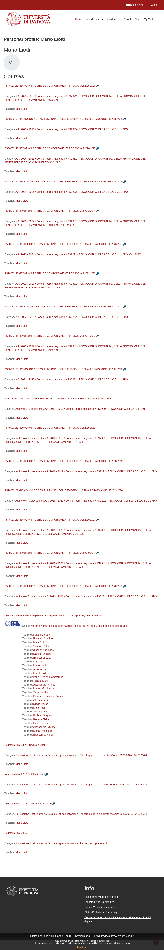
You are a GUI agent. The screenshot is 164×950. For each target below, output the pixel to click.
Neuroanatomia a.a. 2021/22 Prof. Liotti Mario (28, 803)
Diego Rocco (40, 704)
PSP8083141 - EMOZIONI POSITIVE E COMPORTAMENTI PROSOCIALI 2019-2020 (49, 519)
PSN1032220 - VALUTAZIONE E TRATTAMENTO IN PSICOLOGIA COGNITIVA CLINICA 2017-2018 (57, 398)
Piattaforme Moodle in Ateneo (101, 896)
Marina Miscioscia (43, 688)
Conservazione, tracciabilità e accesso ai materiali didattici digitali (101, 943)
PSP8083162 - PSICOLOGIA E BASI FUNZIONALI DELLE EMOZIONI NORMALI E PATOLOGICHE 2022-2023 (63, 306)
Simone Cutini (41, 646)
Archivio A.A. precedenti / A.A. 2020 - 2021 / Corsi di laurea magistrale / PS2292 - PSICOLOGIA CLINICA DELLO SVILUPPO (86, 596)
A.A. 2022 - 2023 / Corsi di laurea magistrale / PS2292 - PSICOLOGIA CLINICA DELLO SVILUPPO (71, 317)
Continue (82, 947)
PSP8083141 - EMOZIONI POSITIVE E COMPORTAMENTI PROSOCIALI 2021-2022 (49, 336)
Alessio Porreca (42, 700)
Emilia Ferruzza (42, 657)
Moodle (129, 936)
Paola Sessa (40, 723)
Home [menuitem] (78, 19)
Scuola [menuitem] (128, 19)
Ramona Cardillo (43, 638)
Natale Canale (41, 634)
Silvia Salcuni (41, 711)
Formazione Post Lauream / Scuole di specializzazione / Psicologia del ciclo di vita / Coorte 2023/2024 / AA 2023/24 (81, 755)
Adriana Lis (39, 669)
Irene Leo (38, 661)
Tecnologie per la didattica (99, 902)
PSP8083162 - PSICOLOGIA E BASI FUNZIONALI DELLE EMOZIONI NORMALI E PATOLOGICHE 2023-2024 (63, 244)
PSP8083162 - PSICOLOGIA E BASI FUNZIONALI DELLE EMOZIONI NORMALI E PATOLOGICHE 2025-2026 (63, 119)
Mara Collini (40, 642)
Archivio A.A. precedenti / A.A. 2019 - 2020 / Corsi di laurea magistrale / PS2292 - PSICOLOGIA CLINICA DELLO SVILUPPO (86, 500)
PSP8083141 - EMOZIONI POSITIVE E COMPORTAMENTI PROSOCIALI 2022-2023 (49, 273)
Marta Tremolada (43, 730)
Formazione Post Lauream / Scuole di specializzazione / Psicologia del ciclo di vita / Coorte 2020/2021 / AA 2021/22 (81, 814)
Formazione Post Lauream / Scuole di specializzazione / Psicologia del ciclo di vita (80, 625)
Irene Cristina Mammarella (48, 677)
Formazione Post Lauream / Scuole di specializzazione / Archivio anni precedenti (61, 843)
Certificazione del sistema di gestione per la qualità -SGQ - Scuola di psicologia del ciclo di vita (53, 615)
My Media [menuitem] (149, 19)
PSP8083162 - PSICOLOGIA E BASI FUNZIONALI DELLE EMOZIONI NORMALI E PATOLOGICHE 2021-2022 (63, 369)
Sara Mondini (41, 692)
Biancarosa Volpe (43, 734)
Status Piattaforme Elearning (100, 912)
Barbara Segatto (42, 715)
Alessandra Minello (44, 684)
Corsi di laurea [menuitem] (93, 19)
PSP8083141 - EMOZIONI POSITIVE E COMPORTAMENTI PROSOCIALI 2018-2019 (49, 427)
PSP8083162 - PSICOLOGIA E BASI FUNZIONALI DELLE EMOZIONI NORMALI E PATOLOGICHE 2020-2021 (63, 586)
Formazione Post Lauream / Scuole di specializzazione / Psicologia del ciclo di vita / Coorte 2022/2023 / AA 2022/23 (81, 784)
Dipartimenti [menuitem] (113, 19)
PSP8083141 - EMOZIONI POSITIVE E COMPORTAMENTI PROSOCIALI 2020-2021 (49, 552)
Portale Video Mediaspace (99, 907)
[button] (135, 5)
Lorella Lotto (40, 673)
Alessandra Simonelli (45, 727)
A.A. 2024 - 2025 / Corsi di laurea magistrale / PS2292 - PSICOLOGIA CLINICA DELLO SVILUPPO (71, 192)
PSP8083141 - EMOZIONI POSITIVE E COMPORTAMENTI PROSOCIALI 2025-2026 (49, 85)
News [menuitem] (138, 19)
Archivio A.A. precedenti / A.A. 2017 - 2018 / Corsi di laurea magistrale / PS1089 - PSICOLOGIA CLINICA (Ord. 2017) (81, 408)
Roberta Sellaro (42, 719)
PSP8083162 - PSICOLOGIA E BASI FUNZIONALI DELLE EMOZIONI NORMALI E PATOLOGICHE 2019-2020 (63, 490)
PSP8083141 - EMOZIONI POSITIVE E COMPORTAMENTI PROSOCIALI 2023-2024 (49, 210)
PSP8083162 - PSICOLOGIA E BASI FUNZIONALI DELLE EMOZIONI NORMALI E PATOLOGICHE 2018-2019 (63, 461)
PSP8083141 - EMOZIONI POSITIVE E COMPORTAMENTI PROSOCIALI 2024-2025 (49, 148)
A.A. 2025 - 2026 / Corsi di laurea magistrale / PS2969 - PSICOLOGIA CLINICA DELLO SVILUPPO (71, 129)
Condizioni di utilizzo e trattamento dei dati (53, 943)
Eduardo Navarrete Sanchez (49, 696)
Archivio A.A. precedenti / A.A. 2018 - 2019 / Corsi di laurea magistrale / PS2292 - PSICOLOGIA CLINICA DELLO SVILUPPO (86, 471)
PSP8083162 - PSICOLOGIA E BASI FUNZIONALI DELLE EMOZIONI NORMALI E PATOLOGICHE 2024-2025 (63, 181)
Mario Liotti (22, 108)
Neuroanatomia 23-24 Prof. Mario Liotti (24, 744)
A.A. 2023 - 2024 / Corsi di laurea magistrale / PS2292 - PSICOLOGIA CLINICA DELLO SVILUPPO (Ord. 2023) (78, 254)
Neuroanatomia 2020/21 (16, 832)
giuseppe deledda (43, 650)
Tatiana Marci (41, 680)
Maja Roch (39, 707)
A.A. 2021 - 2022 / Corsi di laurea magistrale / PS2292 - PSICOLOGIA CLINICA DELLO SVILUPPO (71, 379)
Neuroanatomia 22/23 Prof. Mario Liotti (24, 774)
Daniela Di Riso (42, 654)
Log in (154, 4)
